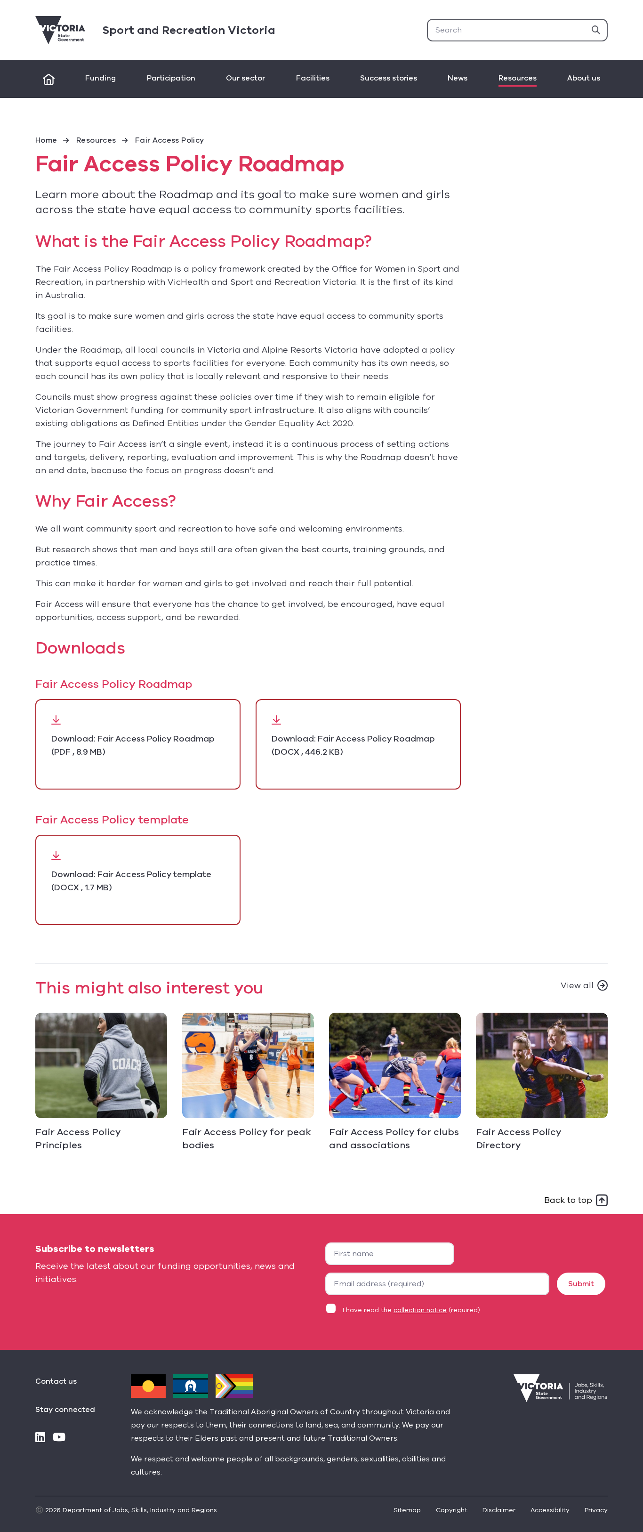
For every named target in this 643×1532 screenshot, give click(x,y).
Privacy (596, 1510)
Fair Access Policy (169, 140)
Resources (96, 140)
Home (46, 140)
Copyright (451, 1510)
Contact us (56, 1381)
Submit (581, 1284)
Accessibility (550, 1510)
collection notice (420, 1310)
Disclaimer (498, 1510)
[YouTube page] (59, 1438)
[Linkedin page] (40, 1438)
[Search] (596, 30)
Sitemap (407, 1510)
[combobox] (517, 30)
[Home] (48, 79)
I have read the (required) (411, 1310)
